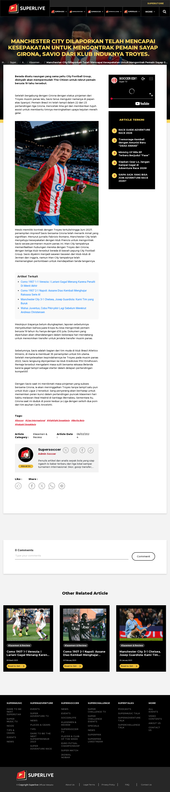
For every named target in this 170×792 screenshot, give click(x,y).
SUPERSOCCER (70, 703)
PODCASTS (124, 709)
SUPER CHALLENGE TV (97, 710)
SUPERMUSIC (14, 703)
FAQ (127, 784)
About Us (70, 784)
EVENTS (11, 737)
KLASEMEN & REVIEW (68, 723)
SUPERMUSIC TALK (129, 713)
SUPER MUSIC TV (12, 720)
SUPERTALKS (126, 703)
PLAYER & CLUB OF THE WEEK (70, 737)
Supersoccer (14, 62)
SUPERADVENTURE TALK (129, 719)
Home (4, 62)
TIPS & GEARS (11, 731)
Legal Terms (89, 784)
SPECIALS (93, 725)
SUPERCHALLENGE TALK (129, 726)
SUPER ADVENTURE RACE (41, 747)
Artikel (24, 62)
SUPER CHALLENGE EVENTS (95, 719)
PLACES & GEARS (40, 724)
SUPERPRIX (94, 734)
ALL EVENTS (153, 710)
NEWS (10, 741)
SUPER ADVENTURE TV (39, 714)
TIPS (33, 729)
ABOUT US (155, 723)
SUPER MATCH (69, 750)
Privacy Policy (108, 784)
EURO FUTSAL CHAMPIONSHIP (70, 744)
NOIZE (10, 725)
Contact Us (146, 784)
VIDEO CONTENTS (155, 717)
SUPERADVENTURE (41, 703)
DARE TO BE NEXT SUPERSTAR (14, 712)
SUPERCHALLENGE (99, 703)
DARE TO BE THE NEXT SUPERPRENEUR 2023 (40, 737)
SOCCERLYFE (68, 717)
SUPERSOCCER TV (69, 730)
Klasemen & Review (36, 62)
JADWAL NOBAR (66, 756)
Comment (143, 556)
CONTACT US (154, 728)
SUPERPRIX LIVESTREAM (95, 740)
